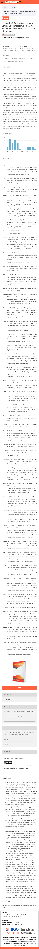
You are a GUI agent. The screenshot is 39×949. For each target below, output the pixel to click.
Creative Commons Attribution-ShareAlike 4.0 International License (19, 943)
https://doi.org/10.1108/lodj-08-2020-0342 (22, 637)
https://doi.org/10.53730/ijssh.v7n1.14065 (18, 521)
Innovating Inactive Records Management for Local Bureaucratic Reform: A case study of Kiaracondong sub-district (21, 876)
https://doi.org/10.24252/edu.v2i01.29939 (23, 216)
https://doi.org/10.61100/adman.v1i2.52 (18, 174)
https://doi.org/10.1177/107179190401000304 (20, 561)
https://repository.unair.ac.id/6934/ (16, 317)
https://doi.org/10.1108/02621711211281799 (19, 262)
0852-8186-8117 (17, 922)
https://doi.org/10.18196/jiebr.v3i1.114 (17, 401)
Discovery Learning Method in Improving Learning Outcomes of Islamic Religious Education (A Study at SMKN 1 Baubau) (21, 808)
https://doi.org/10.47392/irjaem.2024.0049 (19, 506)
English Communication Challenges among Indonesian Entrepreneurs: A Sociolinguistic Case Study (19, 830)
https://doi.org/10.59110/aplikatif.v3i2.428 (16, 38)
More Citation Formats (11, 720)
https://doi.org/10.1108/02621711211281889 (19, 376)
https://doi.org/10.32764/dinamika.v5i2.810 (19, 654)
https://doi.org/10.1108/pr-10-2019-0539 (18, 304)
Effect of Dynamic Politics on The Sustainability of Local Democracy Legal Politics (20, 851)
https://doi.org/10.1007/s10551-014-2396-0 (19, 479)
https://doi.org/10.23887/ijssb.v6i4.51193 (18, 493)
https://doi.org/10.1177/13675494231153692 (19, 623)
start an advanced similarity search (21, 906)
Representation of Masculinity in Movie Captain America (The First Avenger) (19, 842)
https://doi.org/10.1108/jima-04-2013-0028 (19, 387)
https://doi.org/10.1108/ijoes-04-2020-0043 (19, 249)
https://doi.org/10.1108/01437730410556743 (19, 548)
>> (9, 901)
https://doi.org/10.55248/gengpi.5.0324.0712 (19, 284)
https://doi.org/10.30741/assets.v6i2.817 (18, 363)
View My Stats (21, 945)
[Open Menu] (2, 2)
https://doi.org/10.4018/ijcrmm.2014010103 (19, 205)
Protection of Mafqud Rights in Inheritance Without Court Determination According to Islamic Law (20, 819)
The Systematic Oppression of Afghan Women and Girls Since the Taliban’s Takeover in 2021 (20, 863)
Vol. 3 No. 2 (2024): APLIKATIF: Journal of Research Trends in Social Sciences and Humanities (19, 13)
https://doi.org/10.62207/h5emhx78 (17, 412)
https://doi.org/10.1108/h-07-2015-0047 (18, 341)
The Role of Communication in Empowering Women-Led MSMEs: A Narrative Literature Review (20, 797)
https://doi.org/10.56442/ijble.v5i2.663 (17, 330)
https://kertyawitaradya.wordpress (26, 183)
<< (2, 901)
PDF (20, 688)
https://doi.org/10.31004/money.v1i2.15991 (19, 227)
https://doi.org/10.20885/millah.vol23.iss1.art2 (20, 590)
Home (4, 7)
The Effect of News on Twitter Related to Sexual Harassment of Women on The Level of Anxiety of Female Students (20, 890)
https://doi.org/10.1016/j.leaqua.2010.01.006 (19, 574)
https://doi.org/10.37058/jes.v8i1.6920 (18, 440)
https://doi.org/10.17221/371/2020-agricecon (20, 537)
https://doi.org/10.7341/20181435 (24, 603)
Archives (12, 7)
